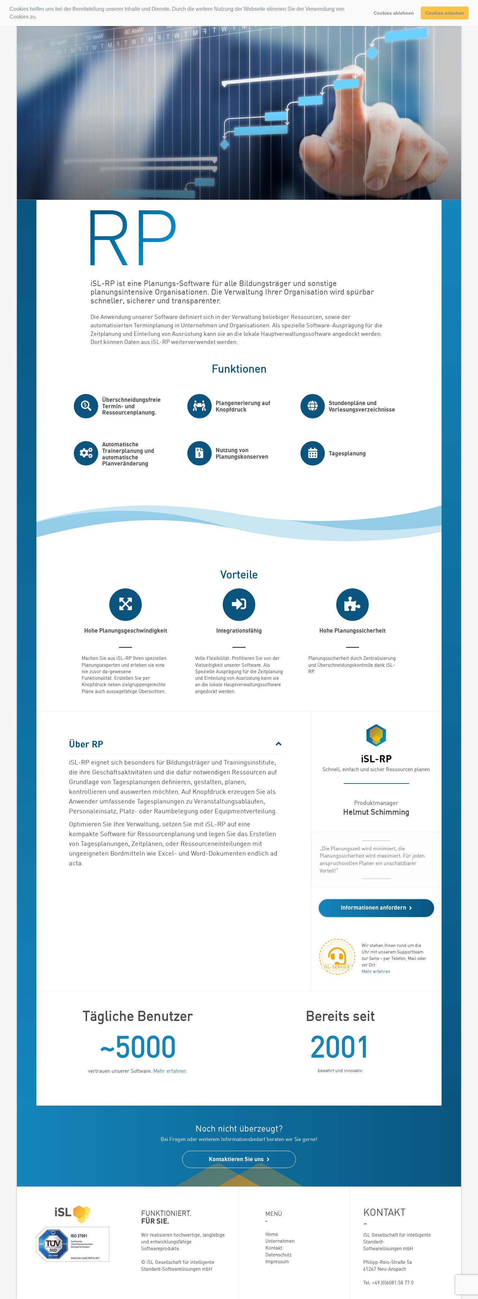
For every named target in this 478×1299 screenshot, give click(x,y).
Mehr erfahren (376, 971)
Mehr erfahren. (170, 1071)
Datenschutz (278, 1255)
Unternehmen (280, 1241)
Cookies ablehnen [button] (394, 13)
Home (271, 1234)
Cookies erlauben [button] (444, 13)
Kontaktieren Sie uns (237, 1158)
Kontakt (273, 1248)
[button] (39, 18)
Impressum (277, 1261)
